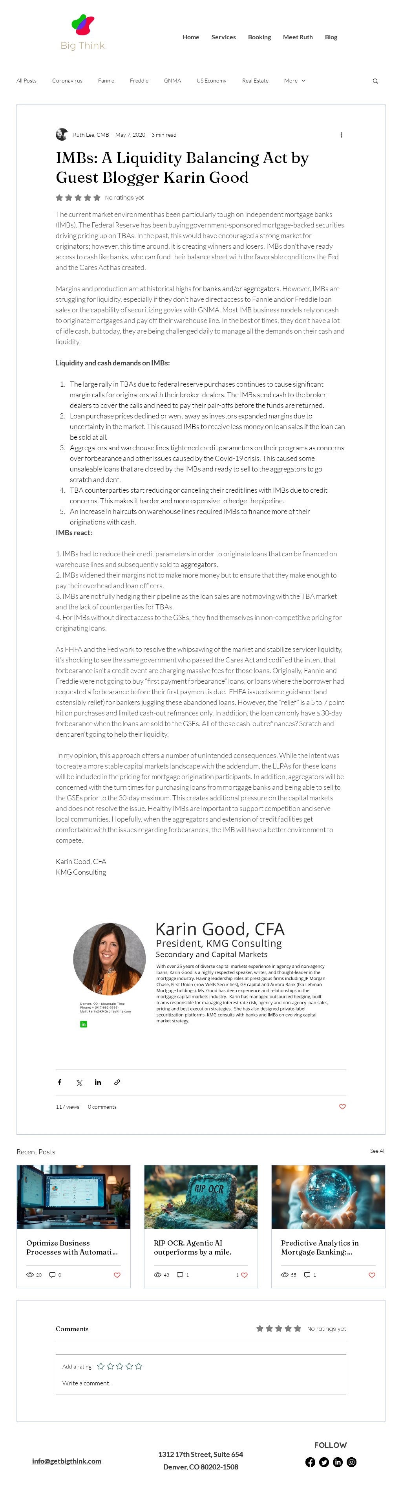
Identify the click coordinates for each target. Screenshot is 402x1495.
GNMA (172, 80)
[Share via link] (117, 1082)
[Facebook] (310, 1462)
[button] (375, 80)
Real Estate (255, 80)
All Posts (26, 80)
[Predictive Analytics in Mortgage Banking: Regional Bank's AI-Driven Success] (328, 1197)
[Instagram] (351, 1462)
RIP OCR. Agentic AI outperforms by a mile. (193, 1247)
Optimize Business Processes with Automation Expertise (73, 1247)
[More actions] (341, 134)
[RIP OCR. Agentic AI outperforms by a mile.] (201, 1197)
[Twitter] (324, 1462)
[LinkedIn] (338, 1462)
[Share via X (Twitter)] (78, 1082)
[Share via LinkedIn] (98, 1082)
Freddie (139, 80)
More (291, 80)
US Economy (212, 80)
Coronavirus (67, 80)
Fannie (106, 80)
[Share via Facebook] (59, 1082)
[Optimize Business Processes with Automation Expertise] (73, 1197)
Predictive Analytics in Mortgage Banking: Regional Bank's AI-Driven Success (325, 1247)
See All (378, 1150)
